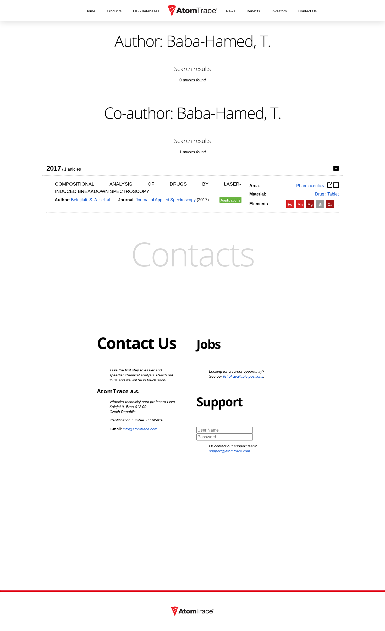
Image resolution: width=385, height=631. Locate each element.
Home (90, 11)
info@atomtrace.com (140, 429)
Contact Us (307, 11)
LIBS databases (146, 11)
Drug (319, 194)
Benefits (253, 11)
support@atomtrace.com (229, 451)
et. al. (106, 200)
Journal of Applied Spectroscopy (166, 200)
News (230, 11)
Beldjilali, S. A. (84, 200)
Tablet (333, 194)
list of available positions (243, 376)
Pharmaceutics (310, 185)
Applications (230, 200)
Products (114, 11)
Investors (279, 11)
